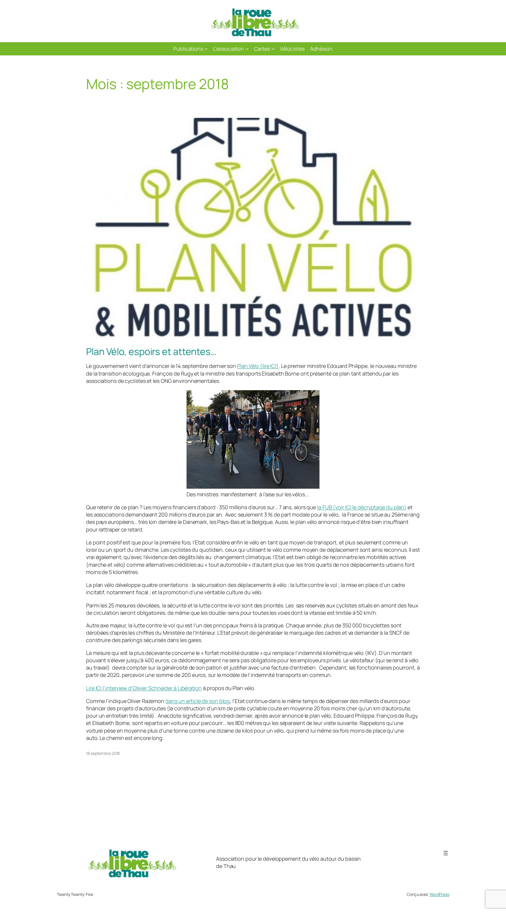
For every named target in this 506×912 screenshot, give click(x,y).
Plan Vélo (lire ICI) (258, 365)
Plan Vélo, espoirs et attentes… (151, 351)
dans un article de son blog (197, 700)
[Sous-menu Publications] (206, 48)
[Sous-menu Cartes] (273, 48)
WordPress (439, 894)
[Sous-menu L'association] (247, 48)
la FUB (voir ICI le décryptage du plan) (361, 507)
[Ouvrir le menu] (445, 853)
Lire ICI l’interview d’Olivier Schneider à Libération (144, 688)
